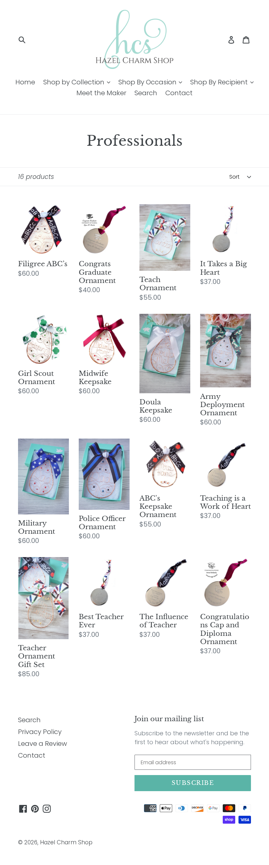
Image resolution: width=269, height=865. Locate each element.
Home (25, 82)
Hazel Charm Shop (66, 842)
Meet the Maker (101, 92)
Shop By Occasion (148, 82)
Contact (179, 92)
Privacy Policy (40, 731)
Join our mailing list (169, 719)
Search (145, 92)
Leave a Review (42, 743)
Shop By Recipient (219, 82)
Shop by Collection (74, 82)
